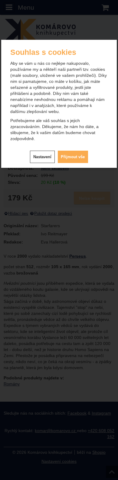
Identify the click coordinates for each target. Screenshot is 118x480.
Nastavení (42, 157)
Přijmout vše (73, 157)
